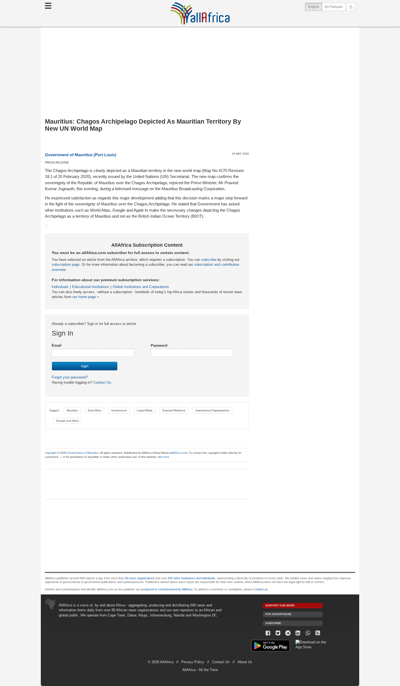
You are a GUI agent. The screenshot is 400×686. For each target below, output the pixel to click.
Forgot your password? (70, 377)
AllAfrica (200, 13)
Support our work (280, 605)
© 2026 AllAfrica (160, 662)
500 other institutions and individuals (191, 578)
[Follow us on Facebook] (268, 633)
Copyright (51, 452)
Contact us (260, 589)
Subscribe (273, 623)
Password (159, 345)
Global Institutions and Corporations (141, 287)
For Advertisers (278, 614)
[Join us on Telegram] (288, 633)
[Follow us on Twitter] (278, 633)
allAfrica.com (178, 452)
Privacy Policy (192, 662)
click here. (164, 456)
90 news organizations (140, 578)
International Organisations (212, 410)
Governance (119, 410)
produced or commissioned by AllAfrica (166, 589)
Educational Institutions (90, 287)
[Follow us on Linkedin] (298, 633)
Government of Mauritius (83, 452)
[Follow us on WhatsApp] (308, 633)
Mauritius (72, 410)
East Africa (94, 410)
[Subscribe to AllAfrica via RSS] (318, 633)
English (315, 7)
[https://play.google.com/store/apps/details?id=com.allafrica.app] (270, 646)
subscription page (65, 264)
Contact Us (101, 382)
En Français (334, 7)
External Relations (173, 410)
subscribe (208, 260)
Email (56, 345)
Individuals (60, 287)
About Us (245, 662)
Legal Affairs (144, 410)
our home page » (85, 297)
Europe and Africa (67, 420)
